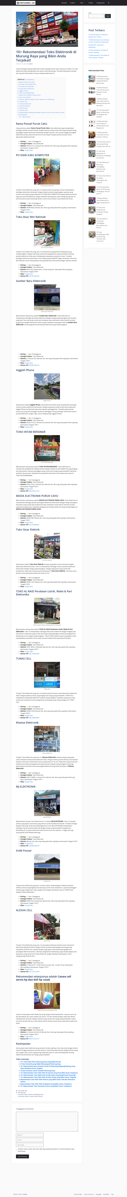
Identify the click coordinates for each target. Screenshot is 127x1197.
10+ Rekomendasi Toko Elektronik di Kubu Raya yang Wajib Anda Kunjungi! (48, 1075)
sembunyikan (29, 79)
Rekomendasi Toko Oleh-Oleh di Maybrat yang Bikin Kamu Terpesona (46, 1084)
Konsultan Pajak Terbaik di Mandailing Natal (30, 1094)
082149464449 (34, 654)
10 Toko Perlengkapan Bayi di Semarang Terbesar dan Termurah (102, 236)
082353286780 (34, 276)
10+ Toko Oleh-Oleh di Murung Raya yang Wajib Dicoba (40, 1062)
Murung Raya (22, 1092)
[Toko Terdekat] (25, 3)
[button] (108, 3)
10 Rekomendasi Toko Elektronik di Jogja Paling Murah (102, 200)
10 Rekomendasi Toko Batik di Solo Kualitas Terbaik (102, 134)
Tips (112, 1194)
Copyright (98, 1194)
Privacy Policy (78, 1194)
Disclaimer (106, 1194)
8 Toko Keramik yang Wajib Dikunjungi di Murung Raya (40, 1064)
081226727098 (34, 972)
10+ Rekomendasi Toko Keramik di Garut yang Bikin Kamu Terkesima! (46, 1086)
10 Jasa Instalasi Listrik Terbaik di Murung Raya (37, 1071)
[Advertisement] (47, 340)
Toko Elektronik (22, 1091)
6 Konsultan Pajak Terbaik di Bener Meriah (30, 1096)
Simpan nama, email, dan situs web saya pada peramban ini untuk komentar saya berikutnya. (46, 1150)
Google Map (28, 150)
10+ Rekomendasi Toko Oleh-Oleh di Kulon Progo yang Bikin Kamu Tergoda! (48, 1077)
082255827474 (34, 491)
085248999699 (34, 718)
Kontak (91, 3)
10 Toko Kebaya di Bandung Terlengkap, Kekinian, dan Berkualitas (102, 166)
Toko (81, 3)
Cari (90, 13)
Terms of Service (89, 1194)
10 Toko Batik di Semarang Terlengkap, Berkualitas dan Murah (101, 223)
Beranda (64, 3)
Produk (72, 3)
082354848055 (34, 525)
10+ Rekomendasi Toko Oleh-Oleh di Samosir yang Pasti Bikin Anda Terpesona (49, 1073)
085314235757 (34, 1039)
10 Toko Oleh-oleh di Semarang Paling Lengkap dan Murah (103, 144)
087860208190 (34, 365)
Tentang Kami (100, 3)
